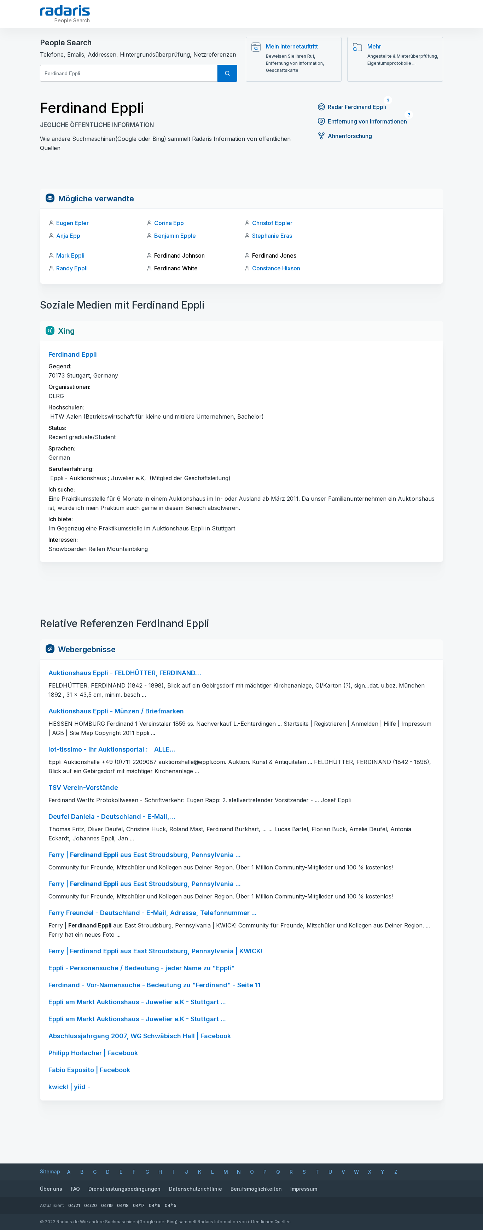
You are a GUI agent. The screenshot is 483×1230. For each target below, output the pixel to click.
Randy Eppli (72, 268)
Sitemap (50, 1171)
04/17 (139, 1205)
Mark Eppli (70, 255)
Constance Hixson (276, 268)
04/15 (170, 1205)
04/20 (90, 1205)
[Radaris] (65, 10)
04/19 (107, 1205)
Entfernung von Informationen (367, 121)
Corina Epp (169, 222)
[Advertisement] (241, 173)
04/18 (123, 1205)
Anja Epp (68, 235)
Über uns (51, 1189)
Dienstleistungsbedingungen (124, 1189)
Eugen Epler (72, 222)
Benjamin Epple (175, 235)
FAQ (75, 1189)
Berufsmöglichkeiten (256, 1189)
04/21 (74, 1205)
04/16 (155, 1205)
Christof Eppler (272, 222)
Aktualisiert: (52, 1205)
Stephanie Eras (272, 235)
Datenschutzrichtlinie (195, 1189)
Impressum (303, 1189)
